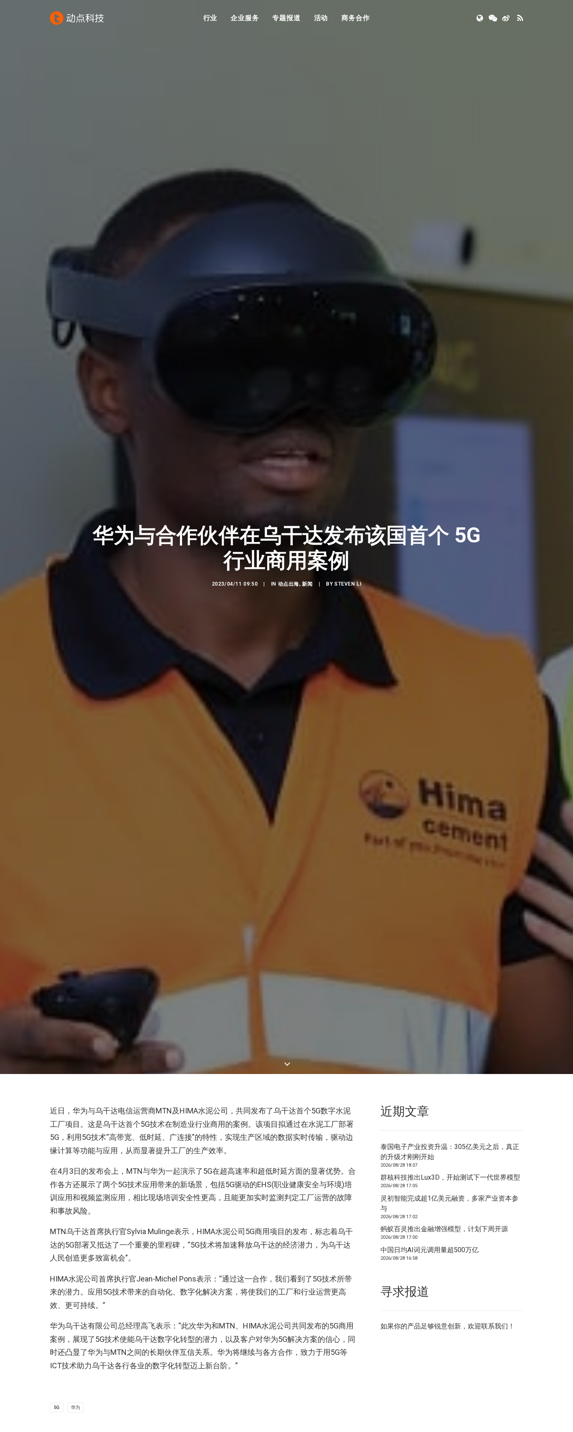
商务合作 (355, 18)
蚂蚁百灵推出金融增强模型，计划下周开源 (444, 1229)
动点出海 (288, 584)
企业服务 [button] (245, 18)
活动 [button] (321, 18)
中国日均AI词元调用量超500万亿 (429, 1250)
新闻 (307, 584)
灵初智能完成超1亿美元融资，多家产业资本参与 (449, 1203)
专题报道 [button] (286, 18)
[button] (480, 18)
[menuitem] (211, 18)
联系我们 (494, 1326)
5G (57, 1407)
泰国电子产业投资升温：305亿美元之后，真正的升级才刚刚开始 (449, 1152)
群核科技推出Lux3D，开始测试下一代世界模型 (450, 1177)
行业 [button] (210, 18)
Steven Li (347, 584)
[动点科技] (77, 18)
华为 (75, 1407)
